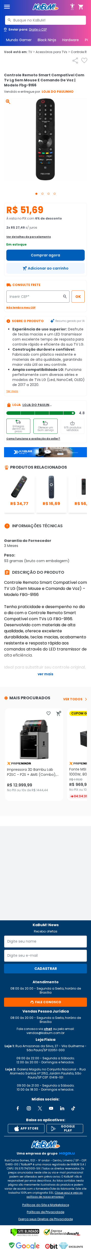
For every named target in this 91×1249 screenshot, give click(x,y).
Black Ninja (47, 39)
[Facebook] (17, 1108)
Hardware (70, 39)
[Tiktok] (73, 1108)
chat (48, 1029)
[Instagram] (28, 1108)
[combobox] (45, 20)
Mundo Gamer (19, 39)
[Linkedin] (62, 1108)
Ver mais (12, 391)
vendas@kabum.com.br (45, 1033)
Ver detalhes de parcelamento (28, 237)
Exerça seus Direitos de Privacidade (45, 1219)
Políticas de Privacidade (45, 1212)
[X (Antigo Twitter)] (39, 1108)
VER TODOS (72, 699)
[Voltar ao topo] (45, 1144)
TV (31, 52)
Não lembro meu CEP (21, 307)
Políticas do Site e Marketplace (45, 1205)
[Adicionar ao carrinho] (58, 713)
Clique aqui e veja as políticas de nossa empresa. (55, 1195)
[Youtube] (51, 1108)
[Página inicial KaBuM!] (45, 7)
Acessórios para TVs (53, 52)
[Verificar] (24, 1232)
